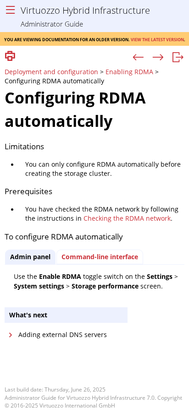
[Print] (10, 56)
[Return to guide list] (178, 57)
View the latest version (157, 39)
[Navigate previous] (138, 57)
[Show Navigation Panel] (10, 10)
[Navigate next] (158, 57)
